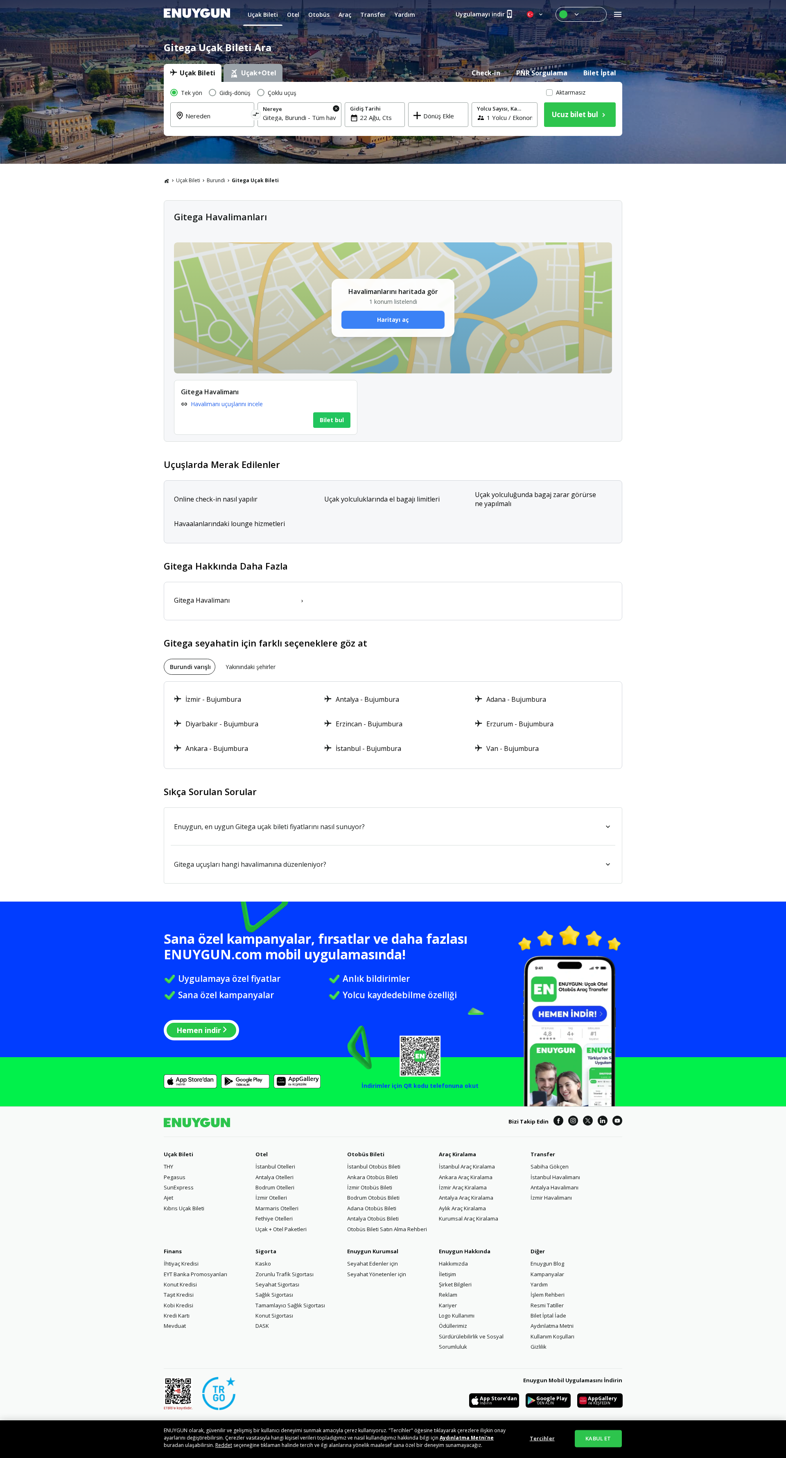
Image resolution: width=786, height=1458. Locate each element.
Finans (173, 1251)
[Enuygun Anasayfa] (197, 14)
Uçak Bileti (188, 180)
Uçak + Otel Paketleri (281, 1229)
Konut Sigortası (274, 1315)
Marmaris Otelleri (276, 1208)
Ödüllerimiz (453, 1325)
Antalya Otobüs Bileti (373, 1218)
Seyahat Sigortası (277, 1284)
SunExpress (179, 1187)
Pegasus (174, 1177)
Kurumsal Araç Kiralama (468, 1218)
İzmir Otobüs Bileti (369, 1187)
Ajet (168, 1197)
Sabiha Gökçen (550, 1166)
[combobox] (217, 121)
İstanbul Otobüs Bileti (373, 1166)
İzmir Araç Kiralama (463, 1187)
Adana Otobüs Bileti (371, 1208)
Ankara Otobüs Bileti (372, 1177)
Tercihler (542, 1438)
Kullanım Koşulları (552, 1336)
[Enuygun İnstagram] (573, 1122)
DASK (262, 1325)
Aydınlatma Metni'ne (467, 1437)
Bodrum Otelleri (274, 1187)
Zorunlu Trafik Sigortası (284, 1274)
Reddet (223, 1445)
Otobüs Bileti (365, 1154)
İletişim (447, 1274)
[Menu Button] (581, 14)
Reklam (448, 1294)
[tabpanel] (393, 109)
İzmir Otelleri (271, 1197)
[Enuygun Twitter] (588, 1122)
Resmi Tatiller (547, 1305)
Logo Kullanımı (456, 1315)
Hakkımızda (453, 1263)
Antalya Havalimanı (554, 1187)
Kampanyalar (547, 1274)
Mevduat (175, 1325)
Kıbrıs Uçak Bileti (184, 1208)
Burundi (216, 180)
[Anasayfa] (166, 180)
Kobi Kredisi (178, 1305)
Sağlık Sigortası (274, 1294)
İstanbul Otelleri (275, 1166)
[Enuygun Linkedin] (603, 1122)
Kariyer (448, 1305)
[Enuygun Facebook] (558, 1122)
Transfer (543, 1154)
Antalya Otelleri (274, 1177)
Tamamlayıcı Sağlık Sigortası (290, 1305)
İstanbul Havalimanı (555, 1177)
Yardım (539, 1284)
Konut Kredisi (180, 1284)
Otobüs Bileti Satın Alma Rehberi (387, 1229)
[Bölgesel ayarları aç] (535, 14)
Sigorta (265, 1251)
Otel (261, 1154)
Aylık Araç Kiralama (462, 1208)
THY (168, 1166)
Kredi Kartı (177, 1315)
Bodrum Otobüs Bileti (373, 1197)
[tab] (192, 73)
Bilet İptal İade (548, 1315)
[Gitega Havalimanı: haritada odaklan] (265, 407)
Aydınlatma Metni (552, 1325)
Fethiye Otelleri (274, 1218)
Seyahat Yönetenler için (376, 1274)
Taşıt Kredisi (179, 1294)
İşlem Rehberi (548, 1294)
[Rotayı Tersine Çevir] (256, 115)
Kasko (263, 1263)
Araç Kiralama (457, 1154)
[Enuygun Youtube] (617, 1122)
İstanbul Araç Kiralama (467, 1166)
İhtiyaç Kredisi (181, 1263)
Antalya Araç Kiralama (466, 1197)
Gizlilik (539, 1346)
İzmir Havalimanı (551, 1197)
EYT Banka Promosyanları (195, 1274)
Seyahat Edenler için (372, 1263)
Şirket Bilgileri (455, 1284)
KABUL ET (598, 1438)
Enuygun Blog (547, 1263)
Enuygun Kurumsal (372, 1251)
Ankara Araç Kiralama (465, 1177)
